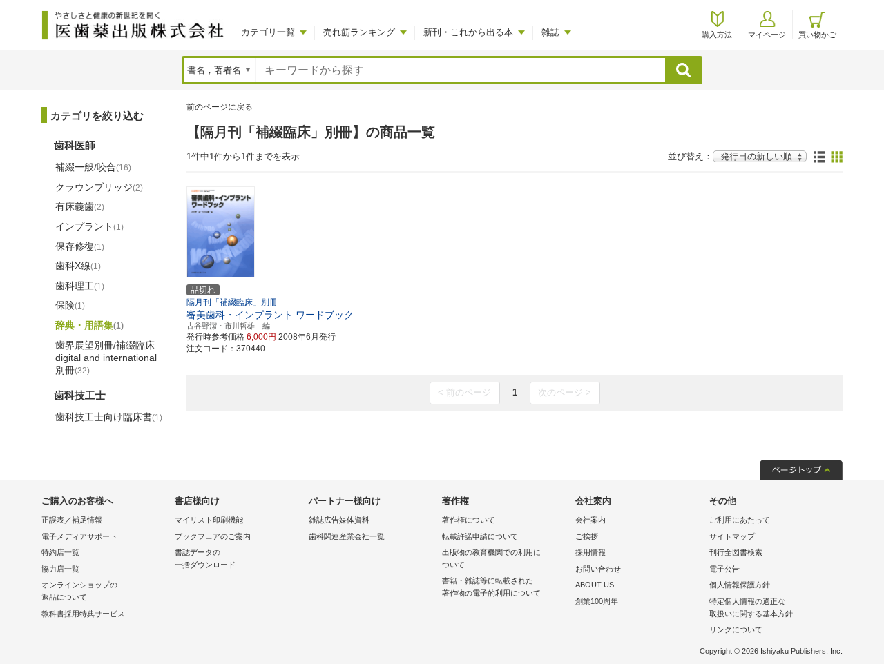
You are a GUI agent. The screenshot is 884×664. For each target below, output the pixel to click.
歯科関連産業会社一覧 (347, 536)
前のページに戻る (219, 107)
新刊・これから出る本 (468, 32)
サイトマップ (732, 536)
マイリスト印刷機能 (209, 520)
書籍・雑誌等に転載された (491, 586)
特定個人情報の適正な (751, 607)
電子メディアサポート (79, 536)
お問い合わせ (598, 569)
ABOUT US (594, 584)
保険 (70, 305)
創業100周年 (596, 601)
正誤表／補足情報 (71, 520)
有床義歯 (79, 206)
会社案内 (590, 520)
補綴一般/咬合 (93, 167)
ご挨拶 (586, 536)
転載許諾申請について (480, 536)
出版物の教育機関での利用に (491, 558)
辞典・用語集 (89, 325)
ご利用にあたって (739, 520)
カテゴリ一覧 (268, 32)
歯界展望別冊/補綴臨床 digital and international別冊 (106, 357)
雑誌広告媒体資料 (339, 520)
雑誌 (550, 32)
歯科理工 (79, 285)
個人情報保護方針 (739, 584)
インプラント (89, 226)
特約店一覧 (60, 552)
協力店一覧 (60, 569)
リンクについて (735, 629)
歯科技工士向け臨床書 (108, 416)
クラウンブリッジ (99, 187)
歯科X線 (78, 265)
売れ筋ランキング (359, 32)
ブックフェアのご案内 (213, 536)
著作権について (468, 520)
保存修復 (79, 246)
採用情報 (590, 552)
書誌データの (205, 558)
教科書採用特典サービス (83, 613)
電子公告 (724, 569)
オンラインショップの (79, 590)
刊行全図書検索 (735, 552)
